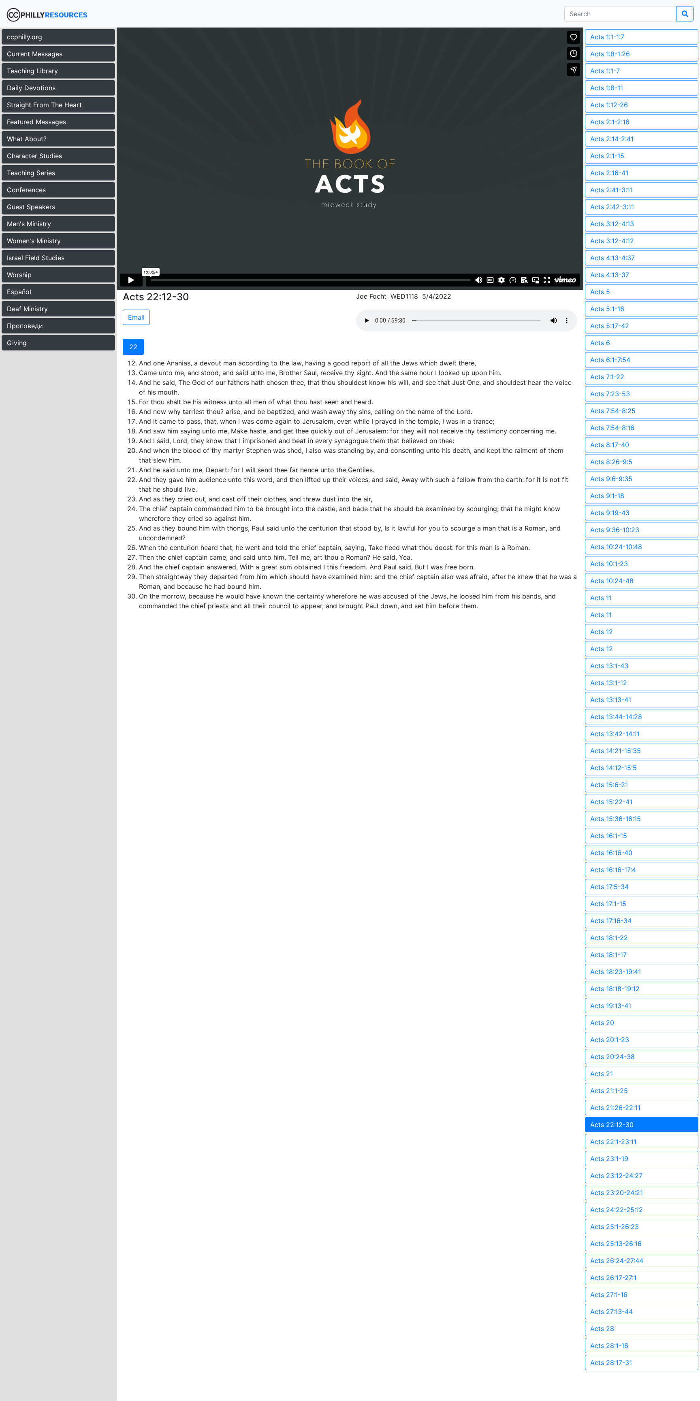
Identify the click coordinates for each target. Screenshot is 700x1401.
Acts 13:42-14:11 (615, 734)
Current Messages (34, 54)
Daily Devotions (31, 88)
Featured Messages (36, 122)
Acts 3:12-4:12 (612, 241)
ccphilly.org (24, 37)
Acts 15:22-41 (611, 802)
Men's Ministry (29, 224)
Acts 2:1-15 (607, 156)
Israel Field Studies (35, 258)
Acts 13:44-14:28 (616, 717)
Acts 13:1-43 (609, 666)
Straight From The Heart (44, 105)
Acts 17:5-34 (609, 887)
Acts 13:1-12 (608, 683)
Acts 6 (600, 343)
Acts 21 (601, 1074)
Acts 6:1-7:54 (610, 360)
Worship (19, 275)
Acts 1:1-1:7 (607, 37)
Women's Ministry (34, 241)
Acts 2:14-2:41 (612, 139)
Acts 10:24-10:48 (616, 547)
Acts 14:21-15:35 (615, 751)
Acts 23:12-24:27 (616, 1176)
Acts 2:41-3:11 (611, 190)
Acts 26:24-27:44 (616, 1261)
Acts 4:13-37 (609, 275)
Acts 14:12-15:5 (613, 768)
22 (133, 347)
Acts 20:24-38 (612, 1057)
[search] (685, 13)
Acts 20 (602, 1023)
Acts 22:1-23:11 (613, 1142)
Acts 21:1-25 (609, 1091)
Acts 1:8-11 (606, 88)
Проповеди (25, 326)
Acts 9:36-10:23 (614, 530)
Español (19, 292)
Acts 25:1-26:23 (614, 1227)
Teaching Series (31, 173)
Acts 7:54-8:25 (613, 411)
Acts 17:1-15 (608, 904)
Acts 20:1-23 (609, 1040)
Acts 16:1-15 (608, 836)
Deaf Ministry (27, 309)
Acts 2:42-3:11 (612, 207)
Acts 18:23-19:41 (615, 972)
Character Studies (34, 156)
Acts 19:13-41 (610, 1006)
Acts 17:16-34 (611, 921)
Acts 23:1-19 (609, 1159)
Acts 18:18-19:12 (615, 989)
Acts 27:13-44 (611, 1312)
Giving (17, 343)
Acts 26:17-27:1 (613, 1278)
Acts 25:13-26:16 (616, 1244)
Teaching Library (32, 71)
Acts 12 (601, 632)
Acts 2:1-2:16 (610, 122)
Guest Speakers (31, 207)
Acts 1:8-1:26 (610, 54)
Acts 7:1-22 (607, 377)
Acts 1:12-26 (609, 105)
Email (136, 317)
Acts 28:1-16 (609, 1346)
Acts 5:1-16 (607, 309)
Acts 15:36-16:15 (615, 819)
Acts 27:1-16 (608, 1295)
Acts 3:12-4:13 (612, 224)
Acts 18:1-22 (609, 938)
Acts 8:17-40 (609, 445)
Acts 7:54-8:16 (612, 428)
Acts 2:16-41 (609, 173)
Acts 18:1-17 (608, 955)
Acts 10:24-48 (612, 581)
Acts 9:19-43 (610, 513)
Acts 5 (600, 292)
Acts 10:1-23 (609, 564)
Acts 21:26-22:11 (615, 1108)
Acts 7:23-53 (610, 394)
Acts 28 (602, 1329)
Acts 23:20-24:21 (616, 1193)
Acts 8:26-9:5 (611, 462)
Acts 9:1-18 (607, 496)
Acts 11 (601, 598)
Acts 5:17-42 (609, 326)
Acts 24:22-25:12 (616, 1210)
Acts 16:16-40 (611, 853)
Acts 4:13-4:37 (612, 258)
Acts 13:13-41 (610, 700)
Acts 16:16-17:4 (613, 870)
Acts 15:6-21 (609, 785)
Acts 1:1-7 (605, 71)
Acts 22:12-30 (612, 1125)
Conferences (26, 190)
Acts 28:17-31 (611, 1363)
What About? (27, 139)
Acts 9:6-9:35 (611, 479)
